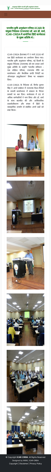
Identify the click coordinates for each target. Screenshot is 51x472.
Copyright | (14, 463)
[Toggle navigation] (5, 14)
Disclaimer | (24, 463)
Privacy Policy (36, 463)
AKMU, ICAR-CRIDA (31, 460)
